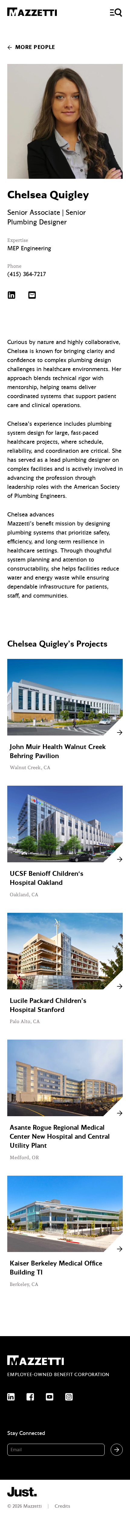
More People (35, 47)
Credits (62, 1506)
